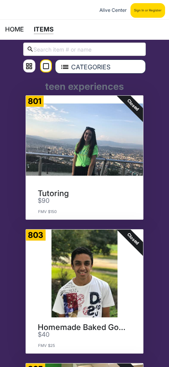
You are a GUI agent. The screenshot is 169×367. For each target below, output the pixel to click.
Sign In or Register (148, 10)
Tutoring (53, 193)
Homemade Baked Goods (82, 327)
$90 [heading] (44, 200)
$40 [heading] (44, 334)
